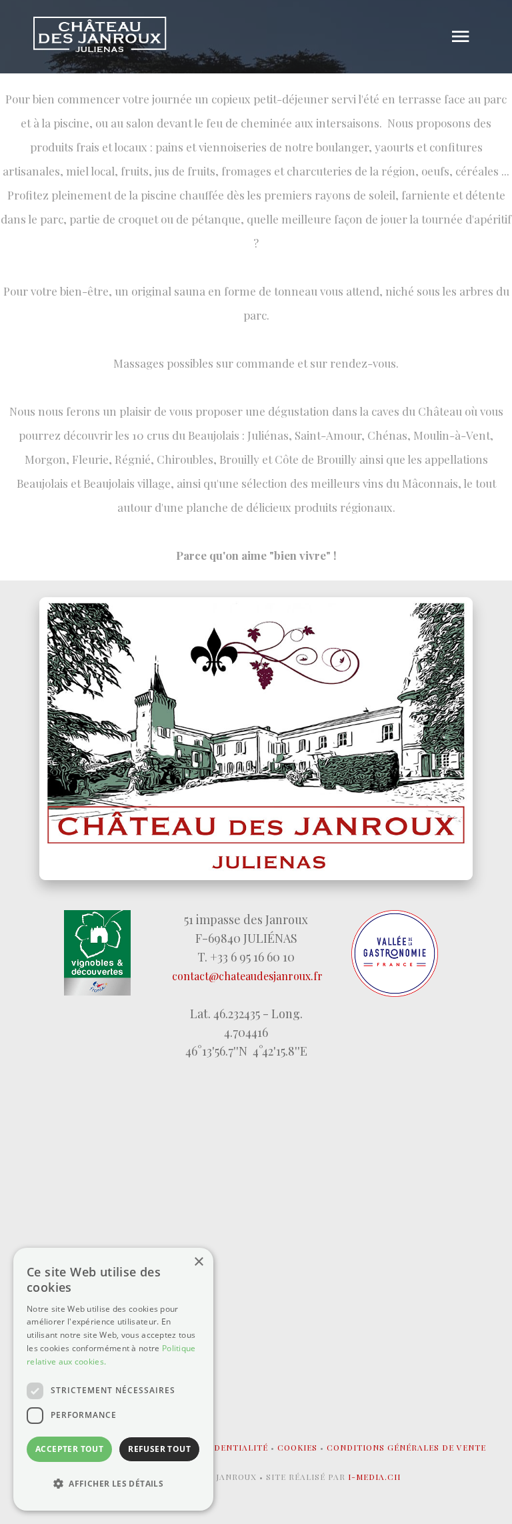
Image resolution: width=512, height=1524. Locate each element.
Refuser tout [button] (159, 1449)
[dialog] (113, 1379)
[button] (113, 1484)
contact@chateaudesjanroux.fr (247, 976)
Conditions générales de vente (406, 1447)
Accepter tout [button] (69, 1449)
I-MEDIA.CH (374, 1476)
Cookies (297, 1447)
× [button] (198, 1262)
